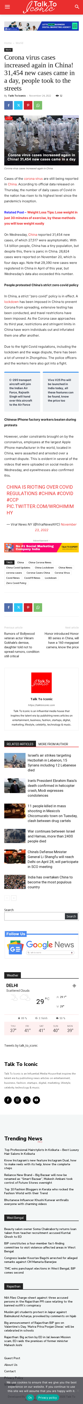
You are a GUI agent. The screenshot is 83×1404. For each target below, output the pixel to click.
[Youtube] (36, 1100)
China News (65, 567)
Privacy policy (47, 1397)
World (19, 43)
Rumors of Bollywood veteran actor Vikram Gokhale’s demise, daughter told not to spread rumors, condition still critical (21, 645)
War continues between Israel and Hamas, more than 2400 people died (51, 836)
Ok (30, 1397)
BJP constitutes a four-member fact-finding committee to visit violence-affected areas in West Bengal (40, 1247)
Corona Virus (62, 572)
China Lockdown (44, 567)
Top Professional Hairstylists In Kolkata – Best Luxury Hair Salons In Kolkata (41, 1152)
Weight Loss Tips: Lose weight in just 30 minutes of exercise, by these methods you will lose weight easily (40, 217)
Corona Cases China (38, 572)
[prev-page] (7, 898)
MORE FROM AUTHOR (53, 744)
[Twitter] (18, 105)
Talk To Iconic (17, 95)
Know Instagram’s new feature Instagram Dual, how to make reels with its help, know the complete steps (40, 1164)
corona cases (14, 572)
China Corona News (40, 562)
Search (9, 910)
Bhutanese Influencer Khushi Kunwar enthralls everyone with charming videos (36, 1202)
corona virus (33, 179)
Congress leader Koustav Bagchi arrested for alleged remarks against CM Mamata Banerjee (40, 1260)
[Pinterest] (28, 105)
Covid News (13, 577)
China (12, 184)
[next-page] (13, 898)
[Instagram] (17, 1100)
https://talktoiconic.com (41, 705)
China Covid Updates (18, 567)
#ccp (13, 500)
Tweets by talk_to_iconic (21, 1045)
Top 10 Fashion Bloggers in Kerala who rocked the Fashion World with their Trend (39, 1191)
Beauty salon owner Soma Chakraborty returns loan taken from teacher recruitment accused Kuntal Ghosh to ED (40, 1233)
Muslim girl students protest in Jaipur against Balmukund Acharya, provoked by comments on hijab (40, 1314)
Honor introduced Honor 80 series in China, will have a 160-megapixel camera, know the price (62, 640)
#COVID (65, 493)
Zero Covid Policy (16, 583)
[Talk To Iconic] (41, 7)
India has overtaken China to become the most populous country (50, 882)
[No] (78, 1390)
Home (8, 43)
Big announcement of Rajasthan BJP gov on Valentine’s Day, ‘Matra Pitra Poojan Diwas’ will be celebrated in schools (39, 1327)
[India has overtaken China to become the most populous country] (15, 882)
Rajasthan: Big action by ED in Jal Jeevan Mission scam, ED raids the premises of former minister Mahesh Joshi (37, 1341)
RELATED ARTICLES (20, 744)
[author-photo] (41, 693)
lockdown (11, 302)
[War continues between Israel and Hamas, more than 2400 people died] (15, 836)
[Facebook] (8, 105)
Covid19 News (32, 577)
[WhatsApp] (38, 105)
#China (47, 493)
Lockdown (51, 577)
